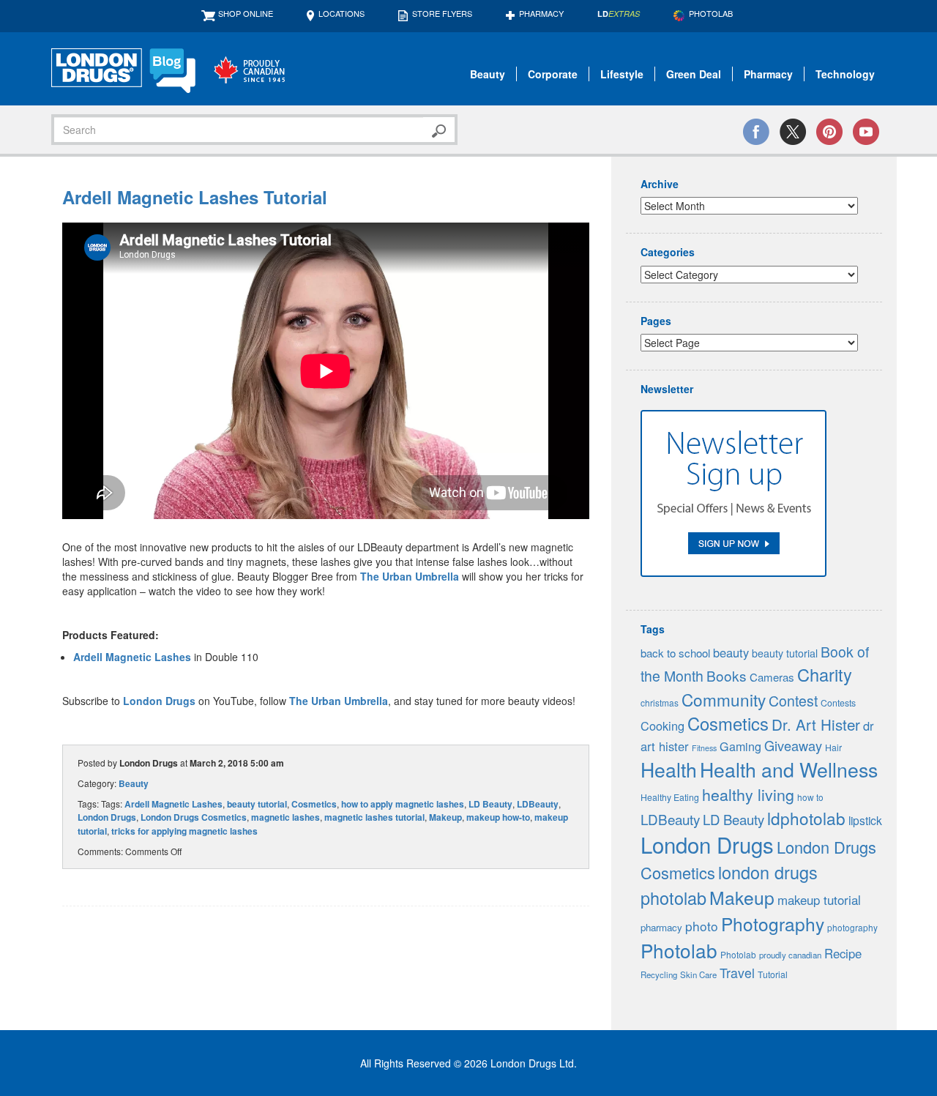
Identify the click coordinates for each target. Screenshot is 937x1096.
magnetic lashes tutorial (374, 817)
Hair (833, 747)
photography (852, 927)
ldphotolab (806, 818)
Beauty (487, 74)
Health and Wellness (789, 769)
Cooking (662, 725)
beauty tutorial (257, 803)
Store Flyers (442, 13)
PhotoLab (711, 13)
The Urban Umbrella (409, 576)
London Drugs (159, 700)
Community (724, 699)
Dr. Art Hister (816, 724)
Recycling (659, 974)
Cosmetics (314, 803)
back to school (675, 652)
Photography (772, 923)
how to (810, 797)
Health (669, 769)
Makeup (445, 817)
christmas (660, 702)
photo (701, 926)
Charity (824, 674)
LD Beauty (490, 803)
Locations (341, 13)
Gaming (740, 746)
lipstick (865, 820)
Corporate (553, 74)
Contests (838, 702)
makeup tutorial (819, 900)
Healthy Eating (670, 797)
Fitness (704, 747)
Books (726, 675)
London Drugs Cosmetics (194, 817)
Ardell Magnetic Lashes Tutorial (194, 196)
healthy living (748, 794)
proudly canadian (790, 955)
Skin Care (698, 974)
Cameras (772, 677)
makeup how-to (498, 817)
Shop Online (245, 13)
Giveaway (793, 745)
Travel (737, 972)
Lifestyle (621, 74)
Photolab (679, 949)
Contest (793, 700)
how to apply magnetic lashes (402, 803)
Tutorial (773, 974)
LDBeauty (538, 803)
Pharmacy (541, 13)
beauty (731, 652)
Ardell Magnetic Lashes (132, 656)
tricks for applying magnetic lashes (184, 831)
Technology (845, 74)
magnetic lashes (285, 817)
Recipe (843, 953)
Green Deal (693, 74)
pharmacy (661, 927)
